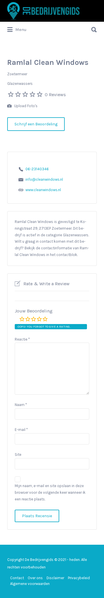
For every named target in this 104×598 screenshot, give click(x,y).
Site (18, 454)
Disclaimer (55, 578)
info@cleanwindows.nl (44, 179)
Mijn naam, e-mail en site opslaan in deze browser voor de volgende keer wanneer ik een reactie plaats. (50, 492)
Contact (17, 578)
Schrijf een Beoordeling (35, 124)
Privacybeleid (79, 578)
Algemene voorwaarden (30, 583)
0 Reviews (55, 94)
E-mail (21, 429)
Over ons (35, 578)
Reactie (22, 339)
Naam (21, 405)
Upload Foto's (25, 106)
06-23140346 (37, 169)
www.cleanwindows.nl (43, 190)
